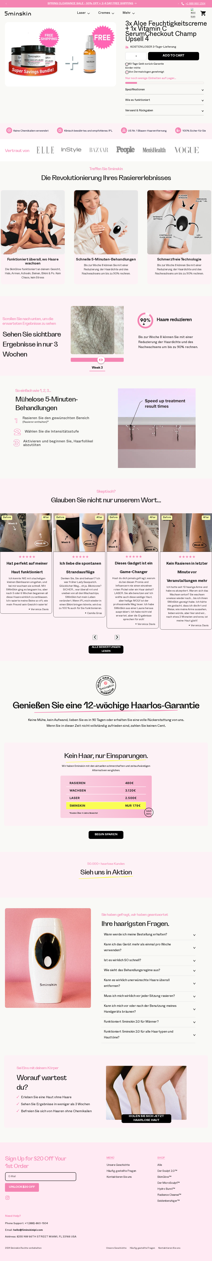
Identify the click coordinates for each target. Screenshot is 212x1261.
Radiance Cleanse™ (169, 1195)
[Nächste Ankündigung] (178, 3)
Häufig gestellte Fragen (121, 1171)
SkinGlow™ (164, 1177)
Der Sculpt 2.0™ (167, 1171)
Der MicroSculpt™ (168, 1183)
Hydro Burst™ (166, 1189)
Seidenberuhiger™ (168, 1201)
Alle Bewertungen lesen (106, 649)
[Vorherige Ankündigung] (6, 3)
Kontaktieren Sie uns (119, 1177)
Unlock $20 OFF (22, 1187)
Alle (159, 1165)
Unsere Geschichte (118, 1165)
